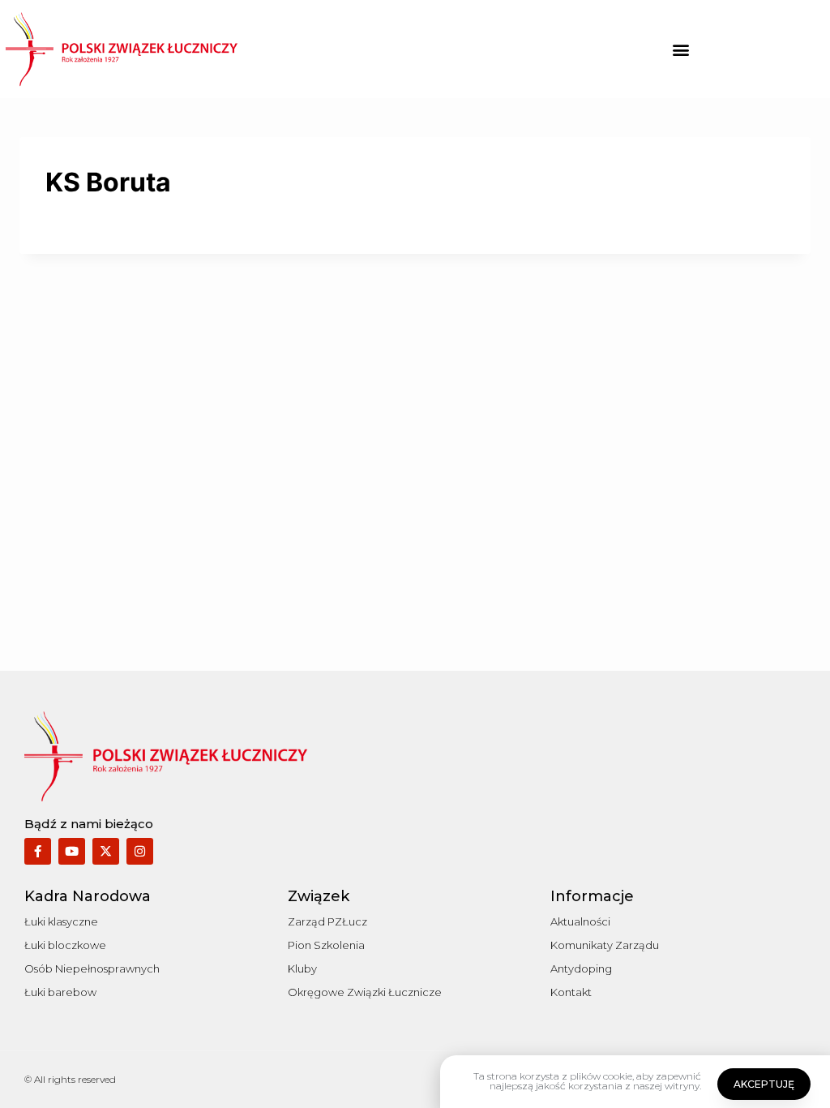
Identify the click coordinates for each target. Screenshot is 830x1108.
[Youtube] (71, 851)
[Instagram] (139, 851)
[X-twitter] (105, 851)
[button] (681, 49)
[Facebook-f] (37, 851)
